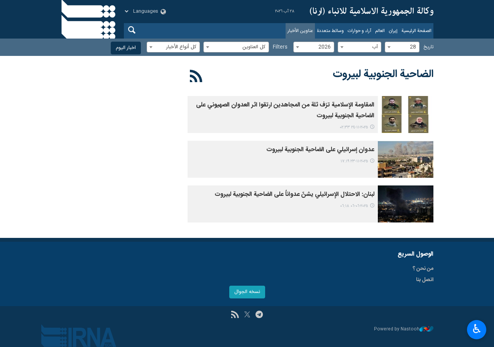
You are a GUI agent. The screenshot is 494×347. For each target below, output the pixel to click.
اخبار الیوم (126, 48)
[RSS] (196, 77)
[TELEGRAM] (259, 315)
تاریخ (428, 47)
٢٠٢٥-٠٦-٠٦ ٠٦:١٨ (354, 206)
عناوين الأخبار (300, 31)
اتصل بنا (424, 280)
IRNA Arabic (371, 11)
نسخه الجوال (247, 292)
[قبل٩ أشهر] (405, 114)
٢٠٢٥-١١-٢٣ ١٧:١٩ (354, 161)
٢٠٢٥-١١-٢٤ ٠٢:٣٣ (354, 127)
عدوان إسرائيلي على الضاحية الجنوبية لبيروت (320, 150)
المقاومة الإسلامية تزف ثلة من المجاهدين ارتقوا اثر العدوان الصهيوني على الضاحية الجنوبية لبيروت (285, 110)
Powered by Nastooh (397, 329)
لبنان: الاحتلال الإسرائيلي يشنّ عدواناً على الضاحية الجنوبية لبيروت (294, 194)
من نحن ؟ (423, 268)
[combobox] (402, 47)
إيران (393, 31)
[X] (247, 315)
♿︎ (476, 329)
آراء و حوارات (359, 31)
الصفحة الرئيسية (416, 31)
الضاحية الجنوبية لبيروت (383, 74)
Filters (280, 47)
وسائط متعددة (330, 31)
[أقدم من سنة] (405, 203)
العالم (380, 31)
